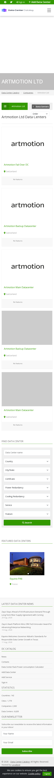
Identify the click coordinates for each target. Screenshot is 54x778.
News (4, 656)
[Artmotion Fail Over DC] (27, 143)
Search (28, 522)
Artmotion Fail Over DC (16, 164)
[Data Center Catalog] (17, 10)
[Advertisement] (27, 44)
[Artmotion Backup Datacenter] (27, 204)
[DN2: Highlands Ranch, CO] (24, 563)
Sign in (21, 2)
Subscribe (27, 751)
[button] (25, 573)
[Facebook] (5, 2)
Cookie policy (34, 773)
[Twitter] (11, 2)
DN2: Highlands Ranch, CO (21, 578)
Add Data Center (41, 2)
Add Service (7, 677)
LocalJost (16, 764)
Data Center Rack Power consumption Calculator (23, 667)
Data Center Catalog (20, 761)
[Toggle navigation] (49, 10)
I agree (47, 774)
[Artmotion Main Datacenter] (27, 266)
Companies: (7, 706)
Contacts (5, 662)
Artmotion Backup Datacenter (20, 226)
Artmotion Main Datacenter (19, 287)
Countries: (6, 695)
